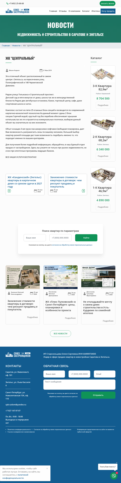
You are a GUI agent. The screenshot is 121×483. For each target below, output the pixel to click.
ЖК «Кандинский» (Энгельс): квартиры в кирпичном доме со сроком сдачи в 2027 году (25, 182)
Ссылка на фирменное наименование (21, 432)
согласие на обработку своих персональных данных (72, 245)
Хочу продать (108, 11)
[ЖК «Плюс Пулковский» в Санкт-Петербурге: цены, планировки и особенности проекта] (60, 277)
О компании (74, 11)
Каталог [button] (86, 11)
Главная (53, 11)
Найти (86, 237)
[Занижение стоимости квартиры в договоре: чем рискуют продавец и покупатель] (23, 277)
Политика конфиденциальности (19, 429)
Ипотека (96, 11)
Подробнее (103, 105)
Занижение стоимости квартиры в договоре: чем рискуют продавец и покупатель (66, 182)
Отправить (98, 395)
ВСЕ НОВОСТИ (60, 333)
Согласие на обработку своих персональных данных (52, 429)
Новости (16, 45)
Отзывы (63, 11)
